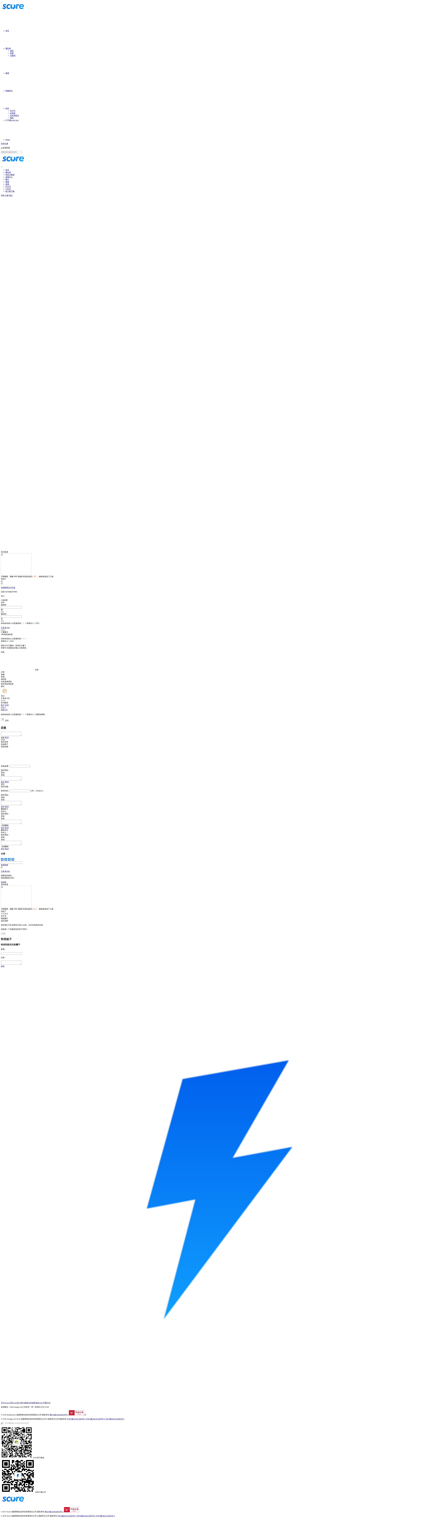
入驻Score (13, 1403)
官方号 (12, 111)
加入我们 (20, 1403)
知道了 (3, 579)
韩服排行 (9, 91)
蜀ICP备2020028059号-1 (59, 1415)
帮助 (12, 118)
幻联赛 (12, 113)
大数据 (12, 55)
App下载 (45, 1403)
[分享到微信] (2, 859)
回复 (3, 737)
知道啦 (3, 882)
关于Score (5, 1403)
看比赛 (8, 48)
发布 (3, 966)
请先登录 (4, 742)
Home (7, 140)
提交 (3, 782)
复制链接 (4, 865)
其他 (3, 775)
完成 (3, 933)
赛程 (12, 51)
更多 (7, 108)
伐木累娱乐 (14, 115)
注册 (6, 144)
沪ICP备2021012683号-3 (95, 1419)
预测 (7, 73)
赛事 (12, 53)
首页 (7, 31)
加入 (3, 596)
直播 (7, 184)
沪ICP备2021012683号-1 (76, 1419)
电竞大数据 (9, 175)
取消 (7, 737)
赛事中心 (9, 177)
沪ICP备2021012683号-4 (114, 1419)
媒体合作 (28, 1403)
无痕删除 (5, 825)
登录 (3, 144)
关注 (3, 696)
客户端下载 (9, 191)
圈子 (7, 179)
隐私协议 (35, 1403)
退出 (11, 195)
